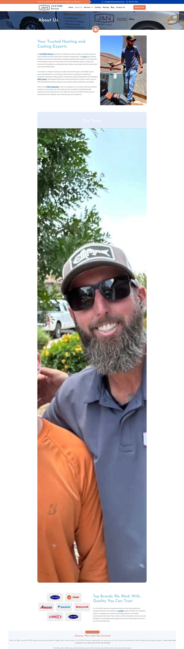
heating (84, 57)
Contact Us (120, 7)
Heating (106, 7)
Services (87, 7)
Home (71, 7)
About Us (78, 7)
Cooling (98, 7)
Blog (112, 7)
